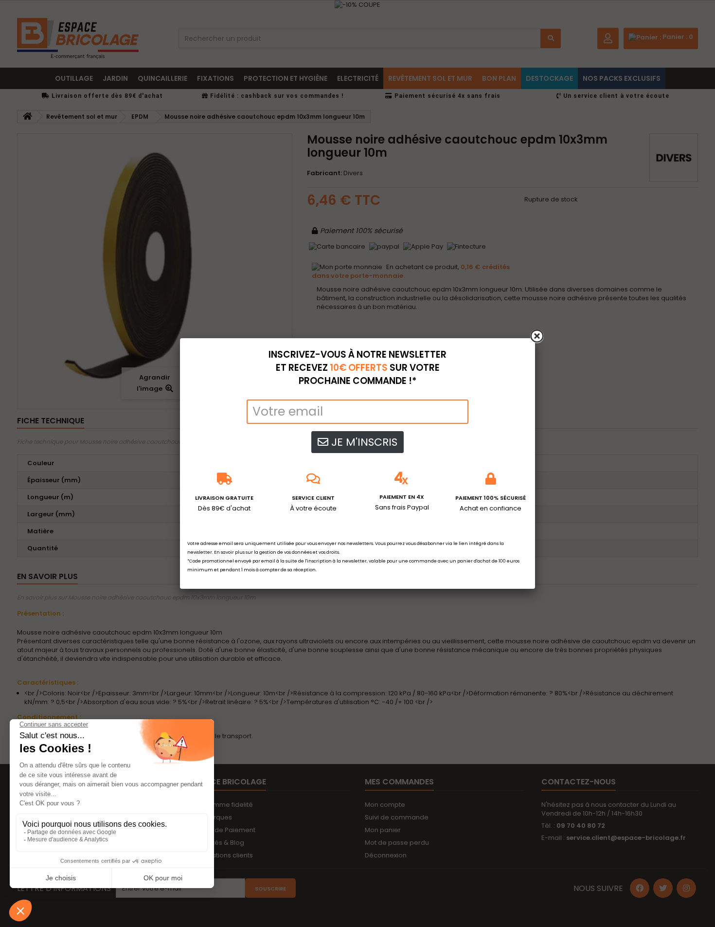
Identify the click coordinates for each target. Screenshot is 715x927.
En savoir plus (229, 552)
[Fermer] (537, 336)
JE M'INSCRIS (362, 442)
